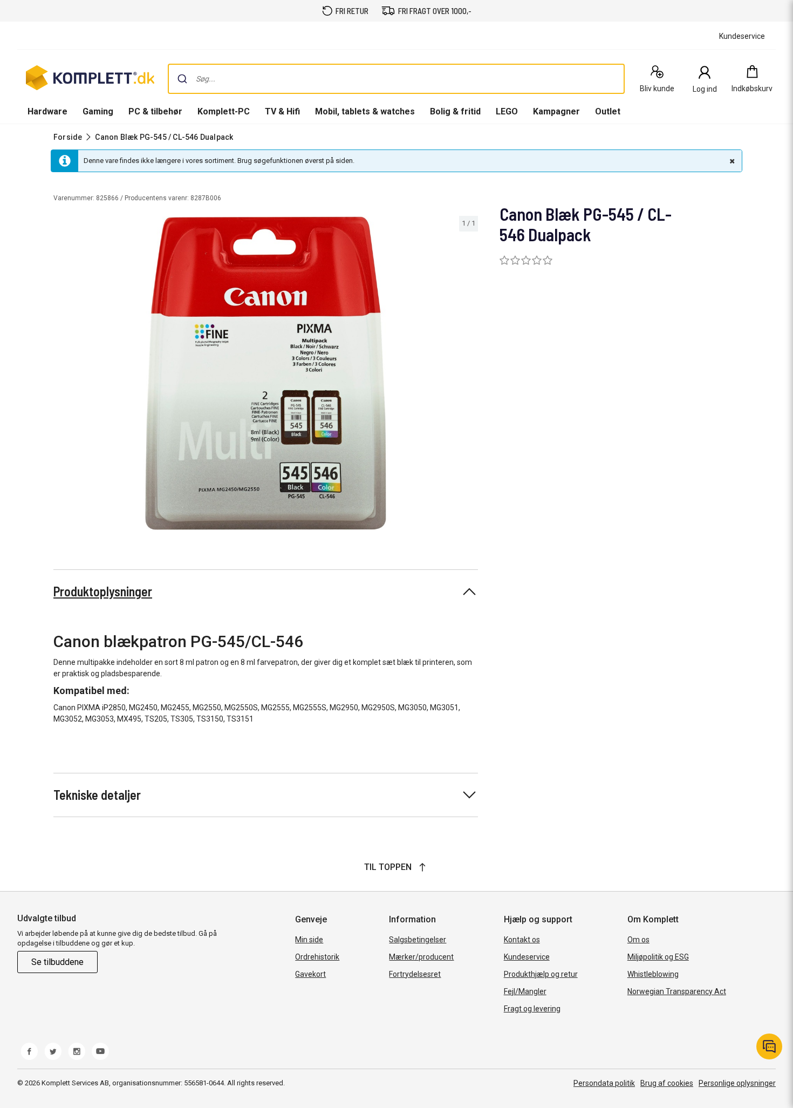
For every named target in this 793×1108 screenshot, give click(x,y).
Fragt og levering (532, 1008)
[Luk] (731, 161)
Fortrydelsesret (415, 974)
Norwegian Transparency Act (676, 991)
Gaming (98, 111)
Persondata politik (604, 1083)
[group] (265, 373)
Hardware (47, 111)
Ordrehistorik (317, 957)
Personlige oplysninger (737, 1083)
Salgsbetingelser (417, 939)
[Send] (182, 79)
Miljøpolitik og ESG (658, 957)
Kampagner (556, 111)
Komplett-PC (223, 111)
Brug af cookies (666, 1083)
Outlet (607, 111)
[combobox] (396, 79)
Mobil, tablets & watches (365, 111)
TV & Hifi (282, 111)
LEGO (507, 111)
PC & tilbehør (155, 111)
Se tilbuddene (57, 962)
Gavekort (310, 974)
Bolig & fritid (455, 111)
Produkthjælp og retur (541, 974)
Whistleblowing (653, 974)
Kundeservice (527, 957)
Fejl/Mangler (525, 991)
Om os (638, 939)
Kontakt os (522, 939)
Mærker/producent (421, 957)
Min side (309, 939)
